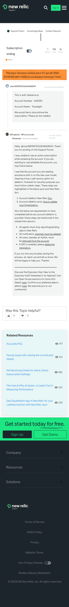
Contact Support (53, 31)
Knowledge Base (35, 31)
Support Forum (18, 31)
